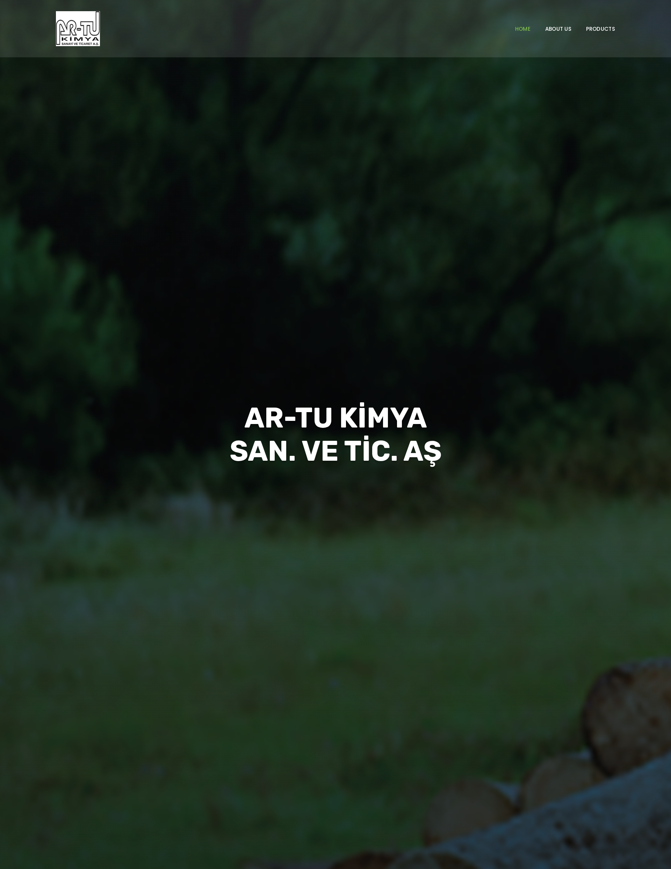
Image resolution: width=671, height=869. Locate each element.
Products (600, 29)
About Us (558, 29)
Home (523, 29)
